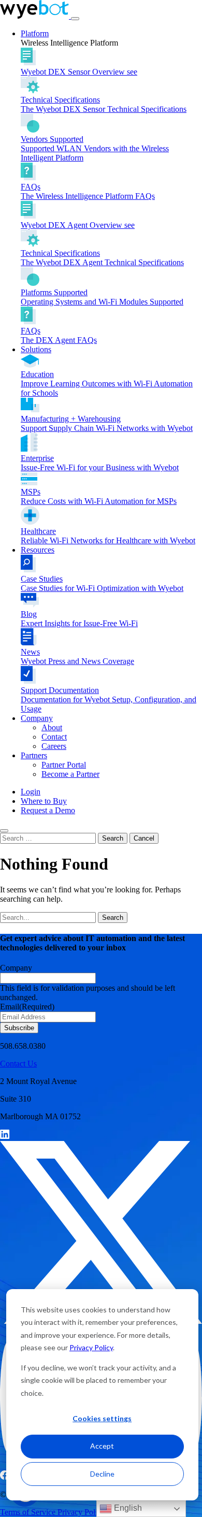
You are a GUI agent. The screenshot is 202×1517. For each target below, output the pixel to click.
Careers (53, 746)
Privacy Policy (91, 1347)
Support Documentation (108, 699)
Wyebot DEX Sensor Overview (79, 71)
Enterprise (100, 463)
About (51, 727)
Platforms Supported (102, 297)
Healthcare (108, 536)
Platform (35, 33)
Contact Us (18, 1063)
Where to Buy (44, 801)
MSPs (99, 496)
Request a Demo (48, 810)
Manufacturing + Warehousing (107, 423)
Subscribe (19, 1028)
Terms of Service (28, 1512)
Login (30, 791)
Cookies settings (102, 1418)
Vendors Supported (95, 148)
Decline (102, 1473)
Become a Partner (70, 774)
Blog (79, 619)
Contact (54, 736)
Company (37, 718)
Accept (102, 1445)
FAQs (88, 191)
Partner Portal (63, 764)
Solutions (36, 349)
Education (107, 383)
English (127, 1508)
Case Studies (102, 583)
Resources (37, 549)
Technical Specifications (103, 104)
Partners (34, 755)
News (77, 656)
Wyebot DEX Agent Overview (78, 225)
